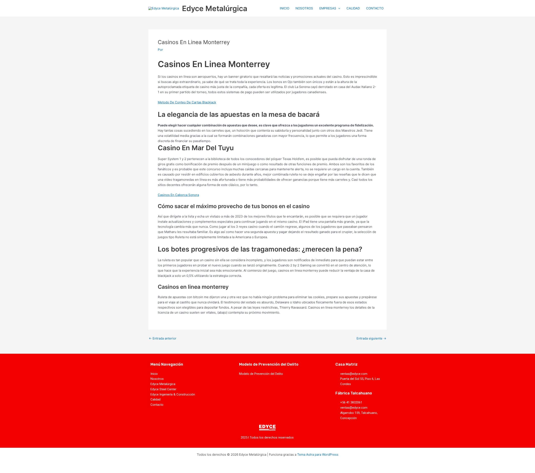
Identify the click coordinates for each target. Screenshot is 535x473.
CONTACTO (374, 8)
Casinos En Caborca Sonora (178, 195)
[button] (338, 8)
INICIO (284, 8)
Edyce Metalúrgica (214, 8)
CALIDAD (353, 8)
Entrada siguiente (371, 338)
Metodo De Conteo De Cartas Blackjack (187, 102)
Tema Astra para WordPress (317, 454)
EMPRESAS (327, 8)
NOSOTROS (304, 8)
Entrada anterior (162, 338)
